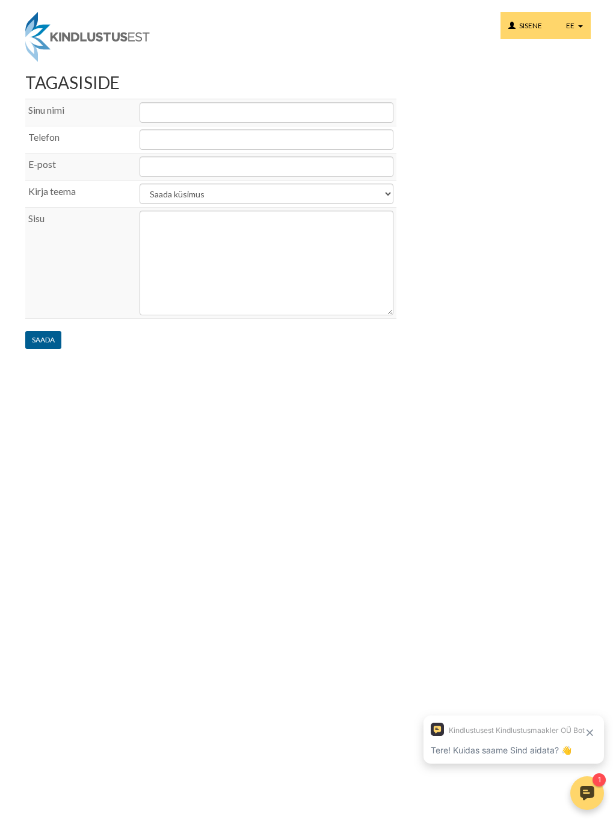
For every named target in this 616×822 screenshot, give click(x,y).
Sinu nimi (46, 110)
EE (572, 25)
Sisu (36, 218)
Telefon (44, 137)
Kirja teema (52, 191)
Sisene (531, 25)
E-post (42, 164)
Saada (43, 339)
